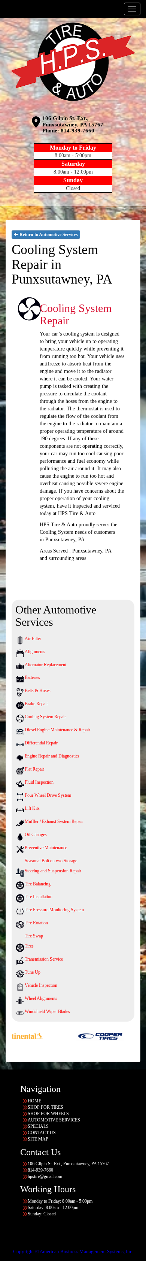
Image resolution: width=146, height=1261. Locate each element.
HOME (34, 1101)
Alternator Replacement (45, 664)
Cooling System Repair (45, 716)
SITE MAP (38, 1139)
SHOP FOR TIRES (45, 1107)
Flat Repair (34, 769)
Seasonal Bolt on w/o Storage (51, 860)
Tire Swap (34, 936)
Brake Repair (36, 703)
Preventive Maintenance (46, 847)
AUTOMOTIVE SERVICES (54, 1120)
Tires (29, 946)
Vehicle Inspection (41, 985)
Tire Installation (38, 896)
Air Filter (33, 638)
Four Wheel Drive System (48, 795)
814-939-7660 (77, 131)
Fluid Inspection (39, 782)
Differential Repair (41, 743)
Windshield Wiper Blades (47, 1011)
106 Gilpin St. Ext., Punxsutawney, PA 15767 (72, 121)
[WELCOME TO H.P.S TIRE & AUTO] (73, 61)
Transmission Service (44, 959)
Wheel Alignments (41, 998)
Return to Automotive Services (48, 234)
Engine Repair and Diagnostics (52, 756)
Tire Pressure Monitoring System (54, 909)
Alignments (35, 651)
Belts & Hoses (38, 690)
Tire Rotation (36, 922)
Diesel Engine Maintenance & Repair (57, 729)
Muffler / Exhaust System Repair (54, 821)
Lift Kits (32, 808)
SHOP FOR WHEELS (48, 1113)
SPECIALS (38, 1126)
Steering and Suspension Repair (53, 870)
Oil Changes (36, 834)
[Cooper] (75, 1035)
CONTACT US (42, 1132)
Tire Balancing (38, 884)
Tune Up (32, 972)
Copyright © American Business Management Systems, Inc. (73, 1251)
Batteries (32, 677)
